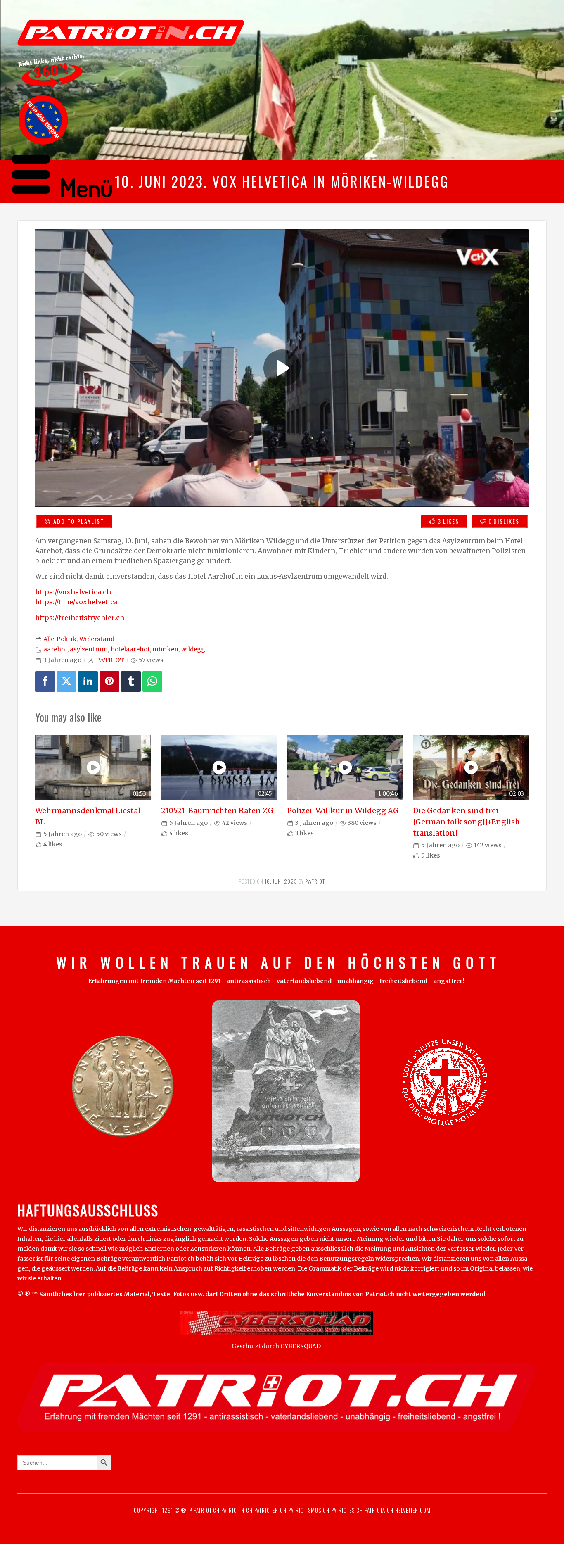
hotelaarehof (130, 649)
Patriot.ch (207, 1510)
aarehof (55, 649)
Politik (66, 639)
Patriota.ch (378, 1510)
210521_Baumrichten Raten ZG (217, 810)
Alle (48, 639)
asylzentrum (89, 649)
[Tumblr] (131, 681)
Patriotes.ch (347, 1510)
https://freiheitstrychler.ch (79, 617)
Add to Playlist (78, 521)
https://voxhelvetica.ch (73, 592)
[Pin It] (109, 681)
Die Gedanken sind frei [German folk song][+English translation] (466, 822)
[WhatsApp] (152, 681)
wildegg (193, 649)
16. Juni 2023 (281, 881)
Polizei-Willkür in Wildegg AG (343, 810)
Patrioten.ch (270, 1510)
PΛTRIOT (110, 660)
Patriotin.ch (237, 1510)
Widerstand (96, 639)
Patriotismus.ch (309, 1510)
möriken (165, 649)
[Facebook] (45, 681)
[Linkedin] (88, 681)
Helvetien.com (412, 1510)
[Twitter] (66, 681)
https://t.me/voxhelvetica (76, 602)
